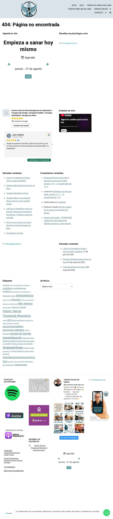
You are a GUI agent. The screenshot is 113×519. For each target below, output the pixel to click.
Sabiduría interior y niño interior (57, 223)
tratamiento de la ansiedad (15, 361)
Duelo (13, 296)
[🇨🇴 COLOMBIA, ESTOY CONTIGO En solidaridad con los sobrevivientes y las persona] (58, 428)
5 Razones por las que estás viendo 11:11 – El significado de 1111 (58, 194)
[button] (52, 144)
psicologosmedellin (13, 326)
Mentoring (6, 304)
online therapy (7, 307)
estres (9, 300)
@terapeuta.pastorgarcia (74, 385)
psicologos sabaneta (13, 330)
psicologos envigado (12, 323)
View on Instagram (70, 438)
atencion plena (18, 285)
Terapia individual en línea (17, 193)
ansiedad (6, 285)
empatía (5, 300)
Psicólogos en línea (14, 233)
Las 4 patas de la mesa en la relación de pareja (58, 210)
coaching (7, 288)
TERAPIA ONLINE (101, 9)
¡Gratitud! (62, 202)
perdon (5, 320)
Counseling (15, 292)
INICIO (74, 5)
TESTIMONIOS (9, 467)
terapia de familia (20, 333)
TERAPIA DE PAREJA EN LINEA (99, 5)
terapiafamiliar (7, 351)
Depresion (7, 296)
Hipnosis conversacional (27, 300)
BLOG (82, 5)
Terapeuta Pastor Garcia (54, 178)
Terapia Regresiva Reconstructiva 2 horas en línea (13, 460)
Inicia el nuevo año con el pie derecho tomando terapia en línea (18, 225)
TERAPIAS (8, 451)
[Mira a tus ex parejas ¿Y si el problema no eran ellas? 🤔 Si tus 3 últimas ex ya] (79, 428)
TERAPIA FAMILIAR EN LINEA (79, 9)
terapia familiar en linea (19, 351)
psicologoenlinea (18, 320)
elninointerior (25, 295)
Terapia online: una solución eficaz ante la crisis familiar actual (18, 201)
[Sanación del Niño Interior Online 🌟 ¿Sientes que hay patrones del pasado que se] (69, 418)
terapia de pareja (28, 338)
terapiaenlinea (13, 347)
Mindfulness (13, 304)
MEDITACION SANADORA (14, 471)
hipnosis (16, 299)
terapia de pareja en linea (12, 341)
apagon (12, 285)
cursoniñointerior (25, 292)
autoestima (27, 285)
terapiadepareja (12, 337)
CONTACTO (98, 13)
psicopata (27, 330)
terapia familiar (28, 348)
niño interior (25, 303)
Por (68, 43)
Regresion (6, 334)
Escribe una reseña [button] (21, 126)
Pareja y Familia (19, 307)
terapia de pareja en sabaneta (22, 344)
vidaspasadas (20, 365)
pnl (9, 320)
